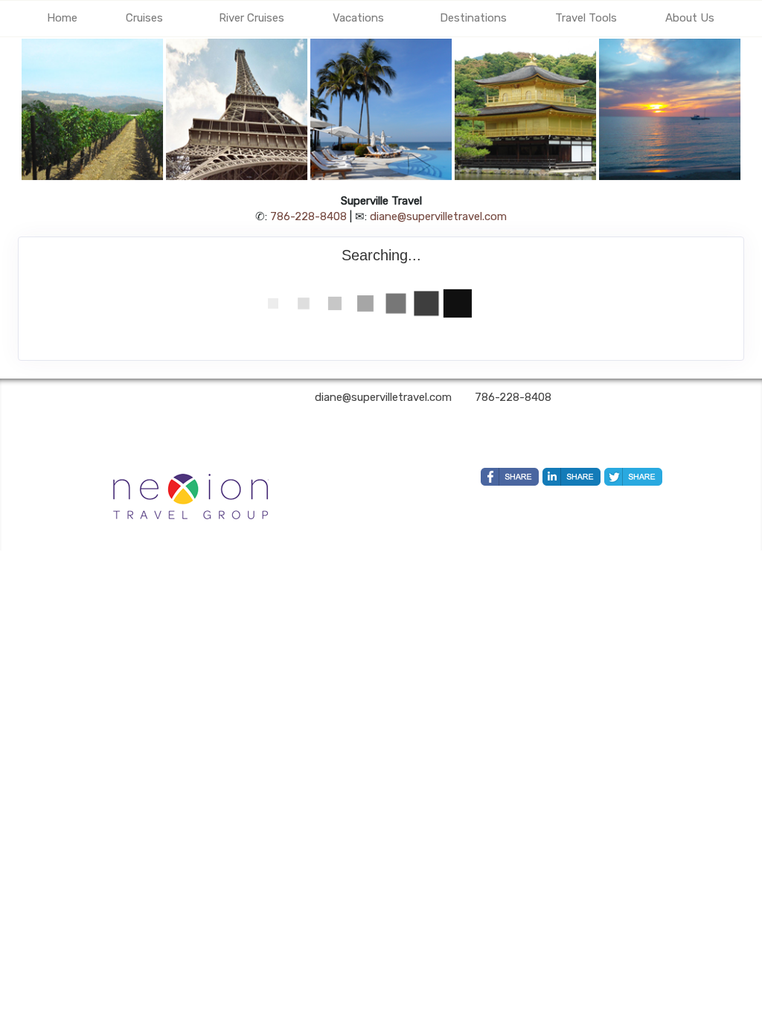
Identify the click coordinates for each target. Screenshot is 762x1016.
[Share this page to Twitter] (633, 477)
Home (62, 18)
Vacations (358, 18)
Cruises (144, 18)
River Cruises (251, 18)
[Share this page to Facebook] (510, 477)
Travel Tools (586, 18)
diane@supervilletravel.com (438, 216)
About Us (689, 18)
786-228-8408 (308, 216)
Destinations (473, 18)
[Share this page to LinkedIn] (571, 477)
